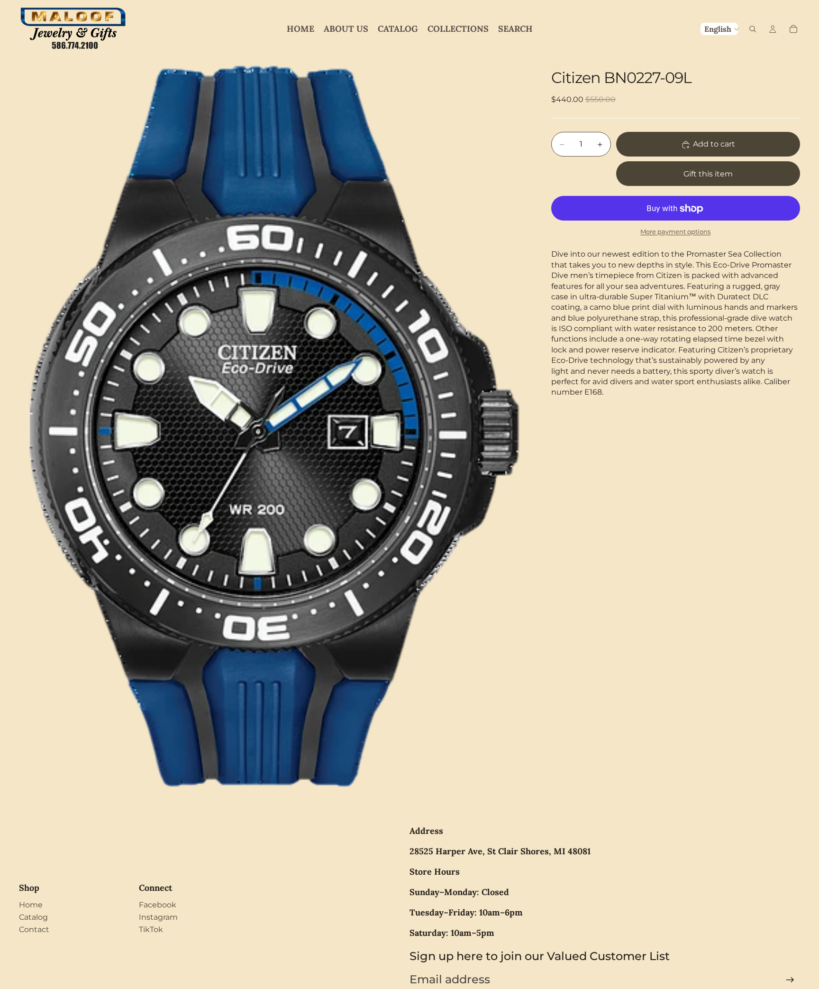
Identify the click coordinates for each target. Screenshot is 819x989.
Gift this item (708, 174)
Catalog (33, 917)
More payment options (675, 231)
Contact (34, 929)
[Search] (752, 28)
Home (31, 904)
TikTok (151, 929)
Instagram (158, 917)
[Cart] (793, 28)
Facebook (157, 904)
